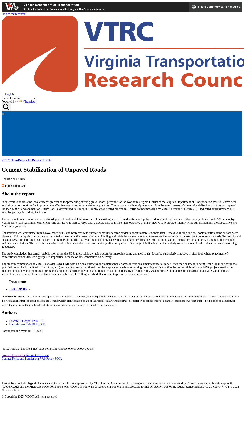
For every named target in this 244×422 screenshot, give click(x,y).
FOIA (58, 358)
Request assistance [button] (37, 355)
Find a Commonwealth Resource (219, 6)
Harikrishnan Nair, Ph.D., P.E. (27, 324)
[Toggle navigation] (3, 114)
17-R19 (46, 160)
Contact (6, 358)
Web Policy (47, 358)
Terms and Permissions (25, 358)
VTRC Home (10, 160)
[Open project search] (6, 107)
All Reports (34, 160)
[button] (8, 94)
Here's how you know (90, 9)
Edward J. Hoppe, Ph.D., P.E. (27, 321)
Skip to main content (14, 13)
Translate (29, 101)
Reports (22, 160)
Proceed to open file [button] (14, 355)
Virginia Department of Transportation (51, 5)
